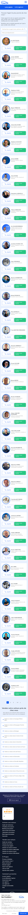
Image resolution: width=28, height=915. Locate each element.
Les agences (5, 883)
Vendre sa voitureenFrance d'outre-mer (13, 786)
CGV (3, 868)
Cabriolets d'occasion (8, 832)
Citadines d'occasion (8, 826)
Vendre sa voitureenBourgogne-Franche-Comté (14, 725)
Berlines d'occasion (7, 828)
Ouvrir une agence (7, 866)
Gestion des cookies (8, 870)
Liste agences (19, 7)
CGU (8, 868)
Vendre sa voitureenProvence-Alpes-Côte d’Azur (14, 776)
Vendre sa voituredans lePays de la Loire (14, 771)
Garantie (4, 836)
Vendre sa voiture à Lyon (9, 851)
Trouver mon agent (7, 845)
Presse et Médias (7, 859)
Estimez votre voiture (18, 48)
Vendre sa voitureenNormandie (12, 756)
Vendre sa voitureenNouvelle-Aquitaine (13, 761)
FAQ (3, 887)
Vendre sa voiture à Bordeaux (10, 853)
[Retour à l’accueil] (4, 2)
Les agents (5, 882)
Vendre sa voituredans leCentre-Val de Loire (13, 736)
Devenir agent (15, 800)
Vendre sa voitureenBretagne (11, 731)
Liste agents (8, 7)
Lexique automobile (7, 885)
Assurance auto (6, 880)
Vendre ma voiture (7, 844)
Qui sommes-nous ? (7, 861)
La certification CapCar (8, 878)
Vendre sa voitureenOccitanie (11, 766)
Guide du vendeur (7, 842)
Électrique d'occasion (8, 834)
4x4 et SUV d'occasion (8, 830)
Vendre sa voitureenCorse (10, 782)
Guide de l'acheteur (7, 825)
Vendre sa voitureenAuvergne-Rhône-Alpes (13, 719)
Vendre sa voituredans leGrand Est (12, 742)
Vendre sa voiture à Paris (9, 847)
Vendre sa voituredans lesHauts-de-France (14, 746)
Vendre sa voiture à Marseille (10, 849)
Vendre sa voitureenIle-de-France (12, 751)
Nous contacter (6, 863)
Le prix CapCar (6, 876)
